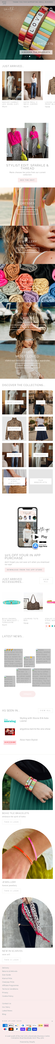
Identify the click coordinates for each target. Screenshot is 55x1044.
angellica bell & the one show (35, 729)
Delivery (5, 968)
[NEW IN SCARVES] (27, 922)
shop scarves (27, 288)
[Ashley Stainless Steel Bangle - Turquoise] (52, 626)
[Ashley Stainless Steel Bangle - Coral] (49, 626)
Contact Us (6, 1003)
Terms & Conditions (10, 989)
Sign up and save (12, 1021)
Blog (4, 1014)
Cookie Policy (7, 996)
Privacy (5, 993)
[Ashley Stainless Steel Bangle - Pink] (46, 626)
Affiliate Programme (10, 985)
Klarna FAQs (7, 978)
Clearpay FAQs (8, 982)
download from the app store (24, 570)
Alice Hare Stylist (29, 739)
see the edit (27, 180)
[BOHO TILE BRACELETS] (27, 785)
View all (46, 581)
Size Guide (6, 975)
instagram (27, 694)
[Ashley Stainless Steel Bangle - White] (46, 628)
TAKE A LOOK (11, 822)
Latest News (7, 1011)
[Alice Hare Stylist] (10, 742)
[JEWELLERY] (27, 853)
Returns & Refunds (9, 971)
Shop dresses (27, 212)
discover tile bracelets (36, 52)
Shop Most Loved (27, 365)
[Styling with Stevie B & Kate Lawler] (10, 721)
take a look (11, 960)
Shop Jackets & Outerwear (27, 327)
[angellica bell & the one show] (10, 731)
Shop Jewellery (27, 250)
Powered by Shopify (27, 1042)
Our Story (6, 1007)
